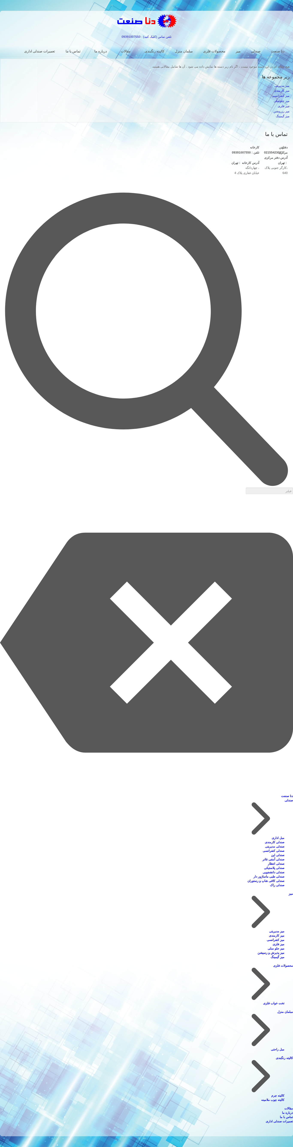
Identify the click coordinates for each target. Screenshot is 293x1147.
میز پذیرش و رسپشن (271, 952)
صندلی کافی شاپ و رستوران (266, 880)
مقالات (126, 51)
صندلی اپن (277, 855)
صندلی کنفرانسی (273, 850)
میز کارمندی (282, 90)
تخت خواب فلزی (273, 1003)
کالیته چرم (277, 1095)
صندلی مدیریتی (274, 846)
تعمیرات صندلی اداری (39, 51)
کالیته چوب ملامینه (272, 1099)
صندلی (256, 51)
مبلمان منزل (184, 51)
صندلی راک (277, 885)
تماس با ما (73, 51)
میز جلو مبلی (276, 948)
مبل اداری (278, 838)
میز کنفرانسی (281, 95)
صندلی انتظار (276, 863)
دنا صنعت (277, 51)
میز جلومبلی (282, 101)
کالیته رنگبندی (155, 51)
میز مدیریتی (282, 85)
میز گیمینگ (283, 116)
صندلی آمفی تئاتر (273, 859)
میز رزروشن (281, 111)
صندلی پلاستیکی (274, 868)
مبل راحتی (277, 1049)
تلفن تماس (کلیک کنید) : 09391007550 (147, 36)
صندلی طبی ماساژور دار (269, 876)
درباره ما (100, 51)
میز (238, 51)
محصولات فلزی (214, 51)
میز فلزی (284, 106)
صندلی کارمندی (274, 842)
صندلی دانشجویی (273, 872)
